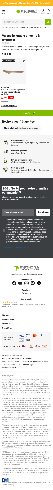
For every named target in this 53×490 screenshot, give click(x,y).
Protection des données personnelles (17, 358)
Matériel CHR (13, 27)
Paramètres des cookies (12, 355)
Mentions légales (28, 365)
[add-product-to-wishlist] (24, 61)
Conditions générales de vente (35, 361)
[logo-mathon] (26, 11)
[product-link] (13, 82)
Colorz (14, 367)
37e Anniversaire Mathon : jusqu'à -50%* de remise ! (26, 3)
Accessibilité (12, 365)
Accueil (5, 27)
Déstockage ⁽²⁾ (8, 61)
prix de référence (43, 431)
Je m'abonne (43, 212)
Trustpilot (26, 293)
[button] (49, 11)
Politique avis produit (10, 361)
